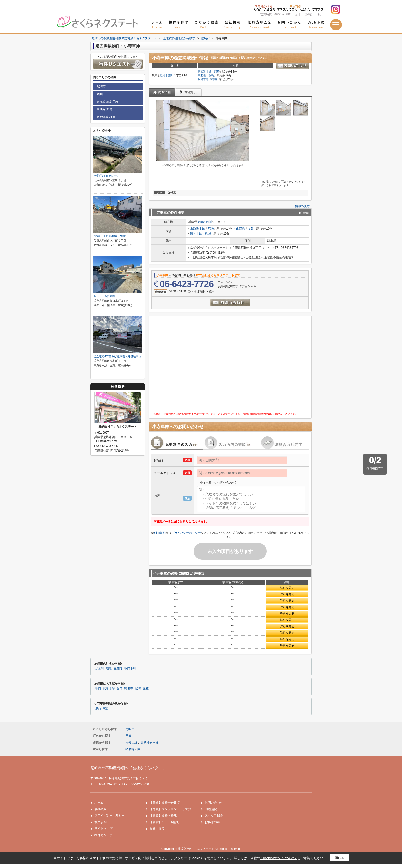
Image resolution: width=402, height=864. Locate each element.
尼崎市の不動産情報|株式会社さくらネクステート (131, 768)
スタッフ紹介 (214, 815)
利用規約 (159, 533)
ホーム (99, 802)
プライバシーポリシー (186, 533)
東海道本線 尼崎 (107, 101)
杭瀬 (214, 79)
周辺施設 (211, 809)
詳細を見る (287, 588)
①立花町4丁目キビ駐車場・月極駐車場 (117, 356)
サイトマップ (103, 828)
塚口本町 (130, 668)
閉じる (339, 858)
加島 (211, 75)
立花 (145, 688)
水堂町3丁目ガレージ (106, 175)
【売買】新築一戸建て (165, 802)
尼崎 (216, 71)
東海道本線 (204, 71)
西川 (170, 75)
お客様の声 (212, 822)
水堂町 (99, 668)
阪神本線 (203, 79)
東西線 (202, 75)
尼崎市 (164, 75)
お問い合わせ (214, 802)
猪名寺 (128, 688)
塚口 (98, 688)
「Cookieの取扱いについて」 (278, 858)
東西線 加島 (104, 109)
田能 (128, 736)
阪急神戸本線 (150, 742)
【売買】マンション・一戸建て (171, 809)
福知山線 (131, 742)
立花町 (118, 668)
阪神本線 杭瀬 (106, 117)
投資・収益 (157, 828)
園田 (140, 749)
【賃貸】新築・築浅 (163, 815)
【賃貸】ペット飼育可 (165, 822)
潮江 (109, 668)
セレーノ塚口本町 (104, 296)
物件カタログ (103, 835)
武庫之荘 (109, 688)
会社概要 (100, 809)
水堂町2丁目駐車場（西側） (110, 236)
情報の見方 (302, 206)
